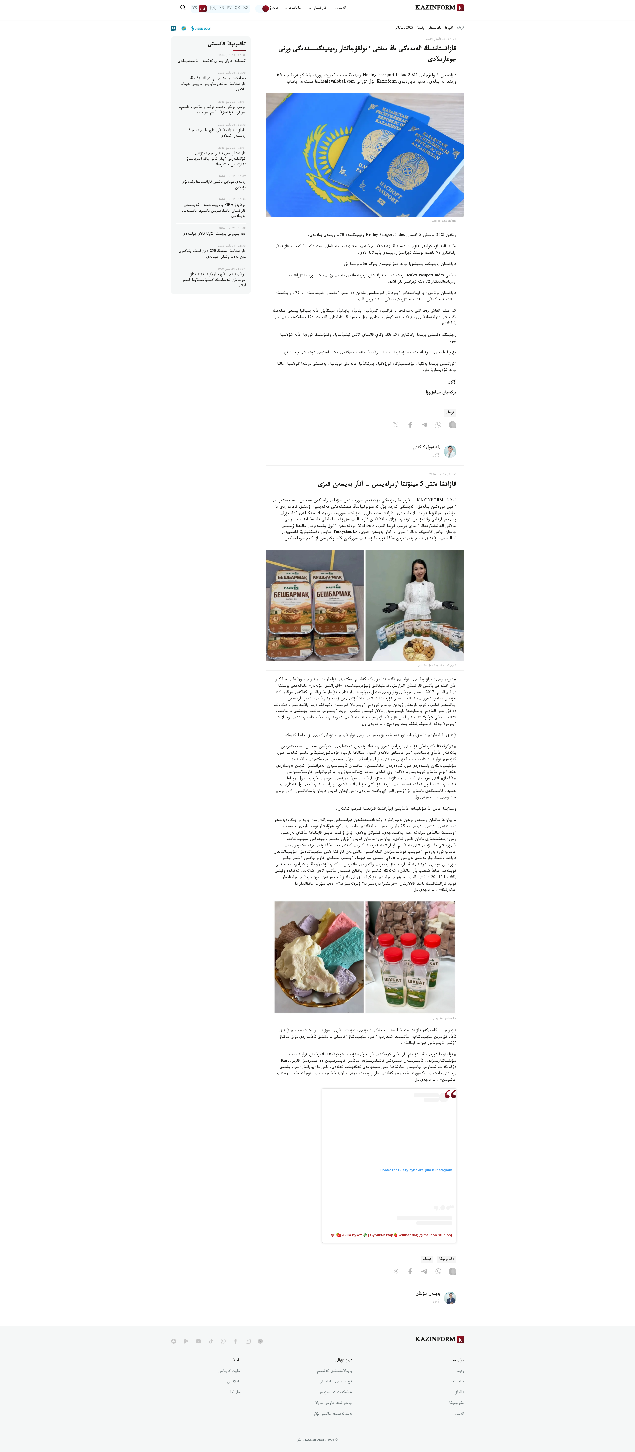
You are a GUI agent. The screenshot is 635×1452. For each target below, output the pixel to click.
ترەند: (459, 28)
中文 (212, 8)
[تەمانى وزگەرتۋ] (262, 9)
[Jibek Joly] (200, 28)
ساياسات (457, 1382)
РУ (229, 8)
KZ (246, 8)
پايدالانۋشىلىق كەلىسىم (334, 1371)
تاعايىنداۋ (434, 28)
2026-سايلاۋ (404, 28)
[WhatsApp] (438, 426)
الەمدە (459, 1414)
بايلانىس (234, 1382)
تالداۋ (274, 8)
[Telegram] (424, 426)
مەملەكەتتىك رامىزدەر (336, 1393)
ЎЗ (194, 8)
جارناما (235, 1393)
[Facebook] (410, 426)
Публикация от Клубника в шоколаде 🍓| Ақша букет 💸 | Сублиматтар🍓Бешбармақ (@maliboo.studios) (360, 1235)
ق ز (203, 8)
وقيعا (421, 28)
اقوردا (449, 28)
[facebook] (235, 1341)
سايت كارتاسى (229, 1371)
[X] (396, 426)
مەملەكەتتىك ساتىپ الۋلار (333, 1414)
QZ (237, 8)
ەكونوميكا (446, 1259)
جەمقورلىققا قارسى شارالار (333, 1403)
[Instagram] (452, 426)
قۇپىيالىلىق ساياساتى (335, 1382)
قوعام (450, 413)
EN (221, 8)
